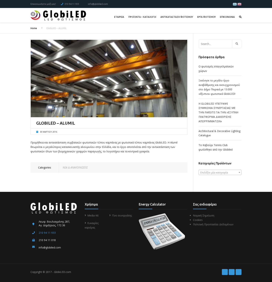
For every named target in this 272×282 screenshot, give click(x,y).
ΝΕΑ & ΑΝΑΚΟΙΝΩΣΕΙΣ (75, 167)
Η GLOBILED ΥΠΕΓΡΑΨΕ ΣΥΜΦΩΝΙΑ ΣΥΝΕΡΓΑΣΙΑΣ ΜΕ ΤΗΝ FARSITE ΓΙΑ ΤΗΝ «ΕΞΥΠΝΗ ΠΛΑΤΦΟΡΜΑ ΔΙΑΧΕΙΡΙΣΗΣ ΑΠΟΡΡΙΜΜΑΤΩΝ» (218, 112)
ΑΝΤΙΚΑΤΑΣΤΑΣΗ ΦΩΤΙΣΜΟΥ (176, 17)
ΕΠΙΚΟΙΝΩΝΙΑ (227, 17)
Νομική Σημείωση (203, 215)
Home (34, 28)
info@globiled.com (98, 4)
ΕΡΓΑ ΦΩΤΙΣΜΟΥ (206, 17)
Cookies (198, 220)
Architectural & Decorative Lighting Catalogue (219, 133)
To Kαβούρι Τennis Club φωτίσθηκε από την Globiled (216, 147)
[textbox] (220, 172)
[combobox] (220, 172)
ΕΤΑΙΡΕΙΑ (119, 17)
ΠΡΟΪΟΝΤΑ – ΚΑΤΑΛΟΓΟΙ (142, 17)
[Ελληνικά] (235, 4)
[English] (239, 4)
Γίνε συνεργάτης (122, 215)
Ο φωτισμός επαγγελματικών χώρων (216, 69)
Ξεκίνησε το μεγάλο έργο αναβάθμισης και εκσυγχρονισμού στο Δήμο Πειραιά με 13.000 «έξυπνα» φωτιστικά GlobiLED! (219, 87)
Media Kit (93, 215)
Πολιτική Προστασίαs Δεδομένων (213, 224)
